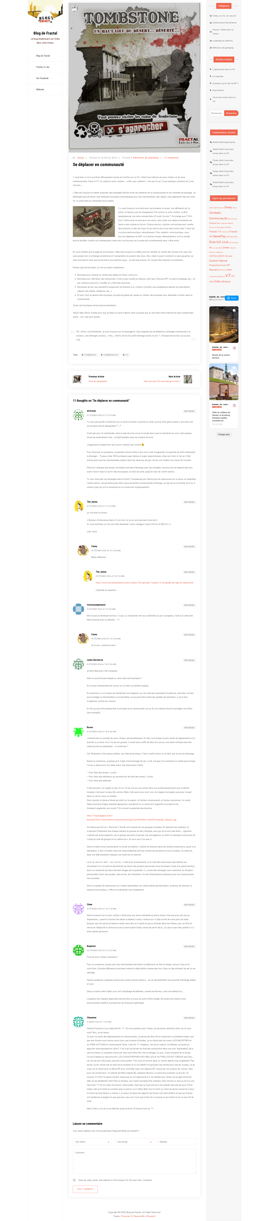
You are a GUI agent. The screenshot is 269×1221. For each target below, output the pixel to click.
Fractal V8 (225, 232)
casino (221, 208)
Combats (215, 213)
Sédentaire (221, 276)
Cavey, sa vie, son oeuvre (224, 15)
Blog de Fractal (45, 33)
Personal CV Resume (131, 1216)
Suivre (233, 298)
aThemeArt (150, 1216)
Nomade (228, 256)
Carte (216, 207)
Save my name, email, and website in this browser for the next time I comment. (115, 1179)
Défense (230, 223)
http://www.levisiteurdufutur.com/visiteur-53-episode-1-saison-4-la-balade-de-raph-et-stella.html (144, 582)
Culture (212, 222)
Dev (218, 223)
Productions (215, 265)
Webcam (40, 89)
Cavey (80, 158)
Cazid (235, 208)
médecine (219, 252)
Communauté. (232, 219)
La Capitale (218, 76)
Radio (224, 265)
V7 (127, 355)
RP (228, 265)
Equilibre (212, 227)
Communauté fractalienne (224, 22)
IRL (211, 247)
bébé (211, 208)
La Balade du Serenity (223, 40)
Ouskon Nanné (218, 260)
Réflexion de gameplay (146, 158)
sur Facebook (42, 78)
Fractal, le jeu (42, 67)
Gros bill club (219, 242)
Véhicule (225, 281)
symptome (212, 276)
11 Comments (171, 158)
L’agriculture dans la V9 (224, 69)
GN (227, 236)
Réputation (214, 269)
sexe (229, 269)
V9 (232, 276)
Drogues (224, 223)
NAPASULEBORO (217, 256)
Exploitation (218, 90)
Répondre (189, 411)
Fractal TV (215, 231)
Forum (228, 227)
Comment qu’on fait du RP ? (225, 83)
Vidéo (217, 281)
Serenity (223, 270)
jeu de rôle (217, 248)
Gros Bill (233, 236)
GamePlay (219, 236)
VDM (211, 281)
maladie (233, 248)
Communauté (111, 355)
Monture (212, 252)
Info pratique (233, 242)
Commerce (90, 355)
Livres (225, 247)
